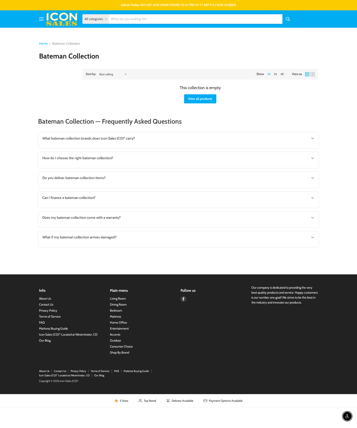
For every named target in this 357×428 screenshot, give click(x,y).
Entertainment (119, 328)
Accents (115, 334)
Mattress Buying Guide (53, 328)
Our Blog (45, 340)
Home (43, 43)
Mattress (115, 316)
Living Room (118, 298)
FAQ (42, 322)
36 (275, 74)
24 (268, 74)
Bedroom (116, 310)
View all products (200, 99)
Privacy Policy (48, 310)
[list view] (313, 74)
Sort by (91, 74)
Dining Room (118, 304)
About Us (45, 298)
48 (282, 74)
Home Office (118, 322)
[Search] (288, 19)
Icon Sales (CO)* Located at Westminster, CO (68, 334)
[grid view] (307, 74)
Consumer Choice (121, 346)
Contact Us (46, 304)
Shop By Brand (119, 352)
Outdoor (115, 340)
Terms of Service (50, 316)
